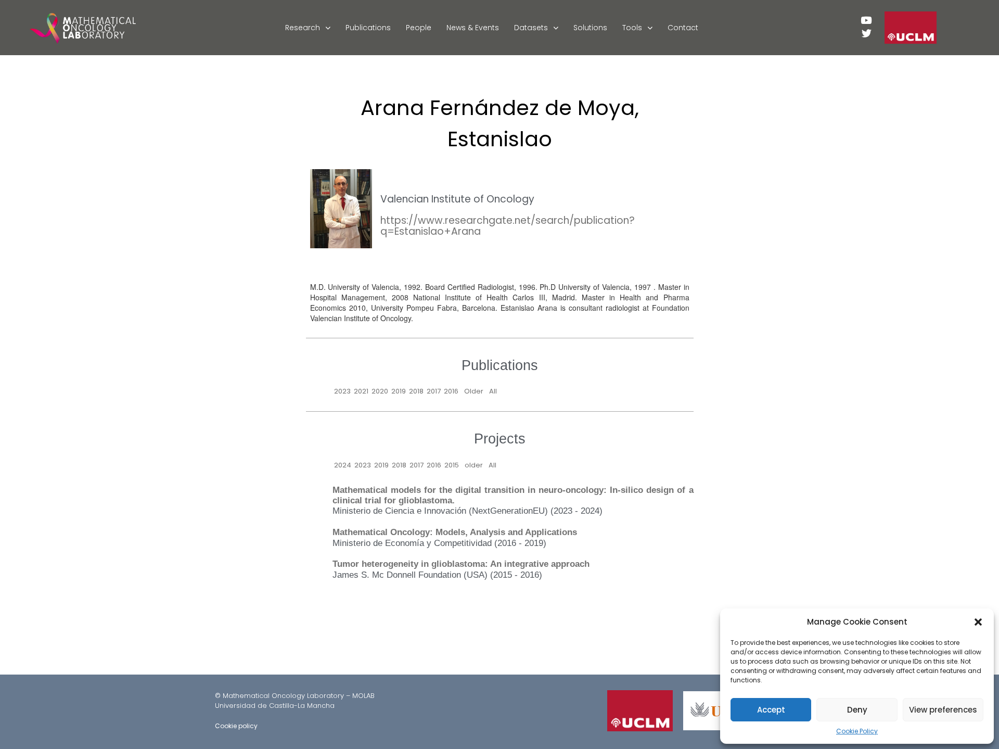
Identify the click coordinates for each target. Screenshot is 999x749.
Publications (368, 27)
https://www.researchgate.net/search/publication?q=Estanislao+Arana (507, 225)
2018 (416, 391)
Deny (857, 709)
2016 (451, 391)
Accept (771, 709)
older (474, 465)
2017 (434, 391)
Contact (683, 27)
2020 (380, 391)
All (493, 391)
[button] (978, 622)
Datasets (531, 27)
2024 (342, 465)
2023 (342, 391)
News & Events (472, 27)
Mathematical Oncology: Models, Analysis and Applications (454, 532)
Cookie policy (236, 725)
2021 (361, 391)
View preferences (943, 709)
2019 (398, 391)
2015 (451, 465)
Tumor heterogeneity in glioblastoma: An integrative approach (461, 564)
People (418, 27)
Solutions (590, 27)
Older (473, 391)
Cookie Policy (857, 731)
